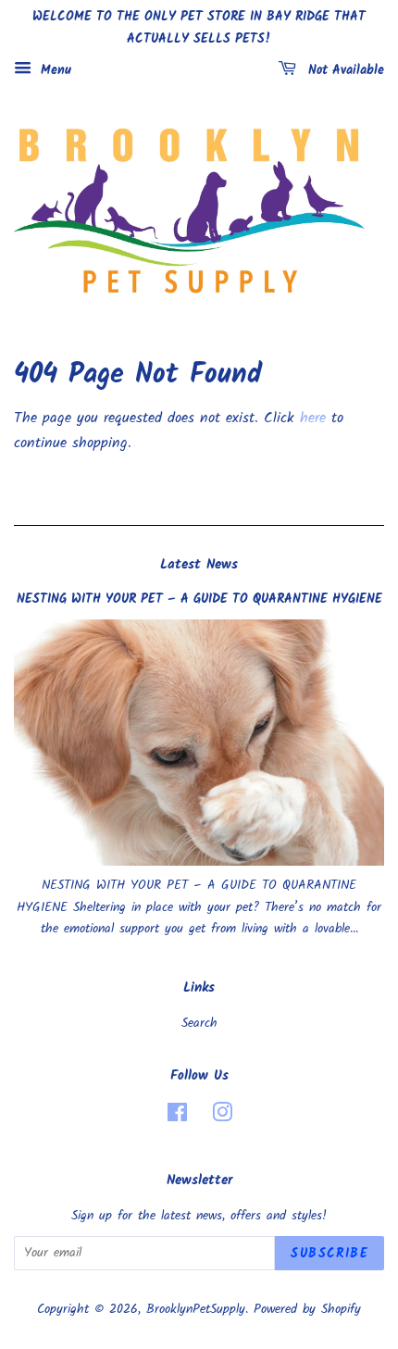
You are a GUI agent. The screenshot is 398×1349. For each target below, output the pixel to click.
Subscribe (329, 1253)
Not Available (344, 70)
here (313, 418)
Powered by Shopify (307, 1309)
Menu (53, 70)
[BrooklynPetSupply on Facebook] (177, 1117)
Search (199, 1023)
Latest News (199, 565)
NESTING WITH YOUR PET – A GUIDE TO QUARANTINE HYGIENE (199, 599)
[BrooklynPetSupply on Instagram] (222, 1117)
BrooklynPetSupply (195, 1309)
